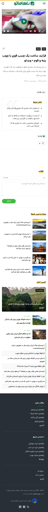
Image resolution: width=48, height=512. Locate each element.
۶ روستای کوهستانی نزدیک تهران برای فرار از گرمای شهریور (26, 306)
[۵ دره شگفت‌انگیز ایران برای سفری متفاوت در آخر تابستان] (39, 334)
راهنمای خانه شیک (37, 413)
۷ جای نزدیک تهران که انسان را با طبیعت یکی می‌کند (17, 235)
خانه (44, 49)
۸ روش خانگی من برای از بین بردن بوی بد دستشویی (26, 386)
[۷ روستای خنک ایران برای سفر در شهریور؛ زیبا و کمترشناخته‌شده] (39, 224)
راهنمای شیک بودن (37, 455)
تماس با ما (40, 475)
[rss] (28, 506)
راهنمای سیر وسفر (37, 409)
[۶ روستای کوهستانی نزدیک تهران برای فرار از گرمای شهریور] (24, 299)
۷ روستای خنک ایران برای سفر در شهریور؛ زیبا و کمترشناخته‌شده (17, 223)
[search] (3, 3)
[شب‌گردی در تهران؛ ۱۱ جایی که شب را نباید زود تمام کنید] (39, 259)
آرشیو (42, 479)
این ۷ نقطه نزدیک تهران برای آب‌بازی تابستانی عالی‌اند (25, 376)
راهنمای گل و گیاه (37, 417)
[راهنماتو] (24, 4)
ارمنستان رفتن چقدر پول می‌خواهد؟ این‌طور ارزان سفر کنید (19, 247)
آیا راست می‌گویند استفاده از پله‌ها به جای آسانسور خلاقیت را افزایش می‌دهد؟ (23, 117)
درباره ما (41, 471)
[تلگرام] (20, 506)
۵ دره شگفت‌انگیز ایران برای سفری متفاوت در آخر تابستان (18, 336)
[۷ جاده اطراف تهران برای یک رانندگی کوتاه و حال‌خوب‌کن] (39, 320)
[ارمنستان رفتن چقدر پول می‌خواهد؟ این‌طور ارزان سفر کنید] (39, 247)
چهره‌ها (41, 459)
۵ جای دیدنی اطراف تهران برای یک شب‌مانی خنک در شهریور (26, 360)
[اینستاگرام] (24, 506)
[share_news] (3, 48)
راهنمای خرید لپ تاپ (36, 447)
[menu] (44, 4)
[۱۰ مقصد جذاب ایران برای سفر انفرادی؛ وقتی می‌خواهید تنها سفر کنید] (39, 271)
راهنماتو (12, 490)
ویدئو (38, 49)
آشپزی (42, 425)
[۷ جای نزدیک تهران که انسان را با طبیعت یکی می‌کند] (39, 235)
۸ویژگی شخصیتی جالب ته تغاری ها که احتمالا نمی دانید (24, 125)
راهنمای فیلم (39, 421)
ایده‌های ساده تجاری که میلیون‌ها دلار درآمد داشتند (23, 110)
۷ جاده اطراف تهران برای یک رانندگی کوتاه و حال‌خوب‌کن (18, 321)
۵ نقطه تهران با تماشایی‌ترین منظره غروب (30, 353)
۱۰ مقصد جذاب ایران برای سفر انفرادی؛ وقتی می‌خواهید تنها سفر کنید (18, 270)
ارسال (9, 201)
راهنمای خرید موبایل (36, 443)
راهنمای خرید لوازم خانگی (34, 451)
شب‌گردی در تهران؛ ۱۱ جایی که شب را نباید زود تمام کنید (17, 259)
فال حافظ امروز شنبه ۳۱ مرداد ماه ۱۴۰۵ (31, 366)
